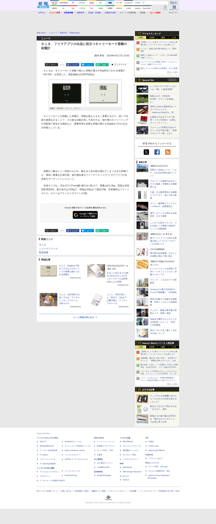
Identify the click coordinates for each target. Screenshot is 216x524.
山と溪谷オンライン (105, 463)
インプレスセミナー (73, 455)
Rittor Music (99, 438)
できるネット (45, 476)
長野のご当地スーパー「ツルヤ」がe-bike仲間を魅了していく (163, 173)
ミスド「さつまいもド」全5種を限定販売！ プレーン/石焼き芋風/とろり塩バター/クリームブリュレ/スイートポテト (158, 380)
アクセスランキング (151, 33)
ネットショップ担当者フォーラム (78, 446)
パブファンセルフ (155, 458)
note (104, 65)
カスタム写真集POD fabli (159, 471)
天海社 (151, 442)
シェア (74, 65)
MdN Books (127, 467)
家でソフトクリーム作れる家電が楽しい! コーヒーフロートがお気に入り (163, 241)
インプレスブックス (73, 471)
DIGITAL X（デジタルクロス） (77, 459)
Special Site (148, 80)
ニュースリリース (48, 248)
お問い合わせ (66, 491)
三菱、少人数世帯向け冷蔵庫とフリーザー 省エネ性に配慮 (163, 195)
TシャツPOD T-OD (105, 450)
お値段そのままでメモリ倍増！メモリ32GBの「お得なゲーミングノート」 (163, 120)
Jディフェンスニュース (132, 446)
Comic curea (153, 446)
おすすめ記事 (148, 389)
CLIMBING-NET (103, 467)
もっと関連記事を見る (83, 317)
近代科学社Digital (104, 475)
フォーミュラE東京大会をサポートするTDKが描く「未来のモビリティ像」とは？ (163, 130)
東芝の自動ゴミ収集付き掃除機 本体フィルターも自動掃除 (163, 302)
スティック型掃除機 (128, 13)
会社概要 (133, 491)
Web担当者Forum (47, 446)
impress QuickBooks (156, 450)
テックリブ (124, 476)
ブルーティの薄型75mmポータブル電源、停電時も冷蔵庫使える (163, 184)
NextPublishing (71, 475)
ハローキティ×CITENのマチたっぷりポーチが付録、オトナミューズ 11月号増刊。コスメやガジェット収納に (159, 373)
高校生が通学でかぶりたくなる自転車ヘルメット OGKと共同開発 (163, 322)
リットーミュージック (106, 442)
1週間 (162, 38)
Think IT (43, 442)
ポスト (53, 65)
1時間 (140, 38)
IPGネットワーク (152, 463)
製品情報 (43, 252)
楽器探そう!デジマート (106, 446)
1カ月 (173, 38)
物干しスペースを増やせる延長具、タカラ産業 (159, 68)
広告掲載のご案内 (81, 491)
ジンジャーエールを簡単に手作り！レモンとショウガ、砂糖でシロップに (163, 271)
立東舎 (99, 455)
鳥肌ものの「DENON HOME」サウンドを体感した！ (162, 99)
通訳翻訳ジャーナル (131, 450)
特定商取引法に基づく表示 (169, 491)
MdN (122, 464)
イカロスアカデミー (131, 459)
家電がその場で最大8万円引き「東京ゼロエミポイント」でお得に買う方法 (163, 419)
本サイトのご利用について (47, 491)
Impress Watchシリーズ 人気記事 (158, 343)
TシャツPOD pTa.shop (158, 467)
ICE (146, 438)
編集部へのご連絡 (99, 491)
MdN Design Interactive (132, 472)
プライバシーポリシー (117, 491)
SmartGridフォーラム (73, 442)
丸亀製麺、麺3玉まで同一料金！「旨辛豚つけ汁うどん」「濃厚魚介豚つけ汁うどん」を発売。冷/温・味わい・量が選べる (158, 360)
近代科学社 (98, 472)
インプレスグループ (147, 491)
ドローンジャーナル (48, 459)
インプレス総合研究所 (48, 450)
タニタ (42, 245)
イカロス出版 (125, 438)
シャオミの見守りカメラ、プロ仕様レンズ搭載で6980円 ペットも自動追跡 (163, 226)
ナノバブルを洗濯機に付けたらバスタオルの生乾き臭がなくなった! (163, 399)
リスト (62, 65)
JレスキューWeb (129, 455)
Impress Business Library (75, 450)
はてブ (89, 65)
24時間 (151, 38)
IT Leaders (44, 455)
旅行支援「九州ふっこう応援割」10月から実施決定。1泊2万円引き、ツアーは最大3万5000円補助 (159, 367)
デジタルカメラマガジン (49, 472)
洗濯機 (142, 13)
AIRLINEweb (128, 442)
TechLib (126, 480)
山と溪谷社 (98, 459)
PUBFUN (149, 455)
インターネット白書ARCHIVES (52, 481)
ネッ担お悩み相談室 (48, 464)
